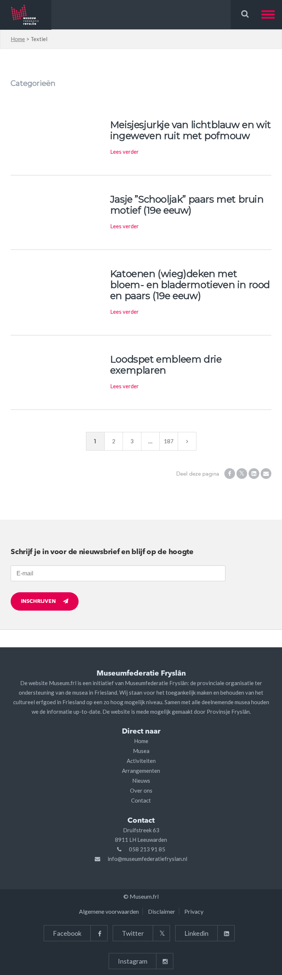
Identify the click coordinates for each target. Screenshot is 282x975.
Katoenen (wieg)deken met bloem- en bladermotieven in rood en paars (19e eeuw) (190, 285)
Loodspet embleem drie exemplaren (166, 364)
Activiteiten (141, 760)
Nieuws (141, 780)
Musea (141, 750)
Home (18, 39)
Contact (141, 800)
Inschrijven (38, 601)
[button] (271, 14)
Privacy (193, 911)
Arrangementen (141, 770)
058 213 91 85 (147, 849)
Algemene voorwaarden (109, 911)
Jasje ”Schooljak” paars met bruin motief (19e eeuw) (187, 204)
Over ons (141, 790)
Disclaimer (161, 911)
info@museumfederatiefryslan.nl (147, 858)
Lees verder (124, 151)
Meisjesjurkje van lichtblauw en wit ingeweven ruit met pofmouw (190, 130)
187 (169, 441)
